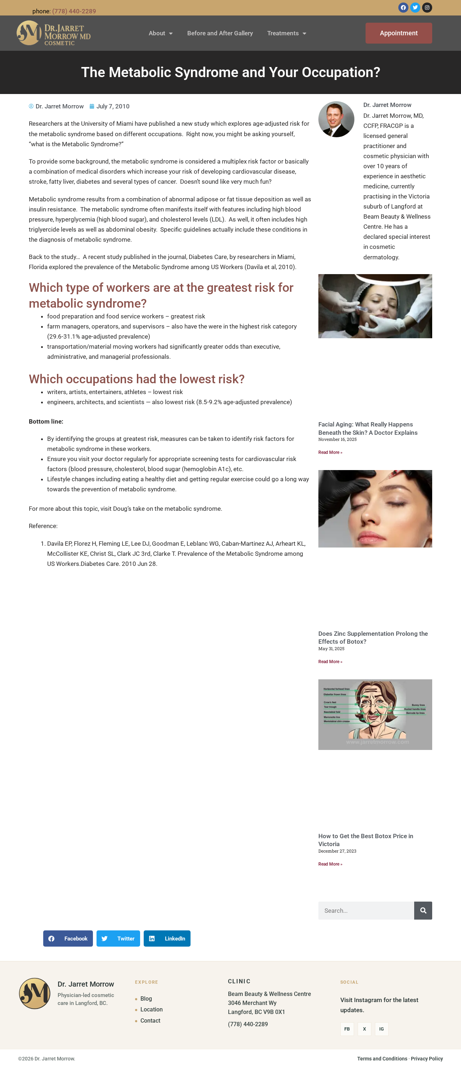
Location (151, 1009)
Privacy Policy (427, 1059)
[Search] (423, 911)
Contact (150, 1021)
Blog (146, 999)
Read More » (330, 452)
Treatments (283, 33)
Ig (381, 1029)
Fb (347, 1029)
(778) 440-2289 (74, 11)
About (157, 33)
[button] (68, 938)
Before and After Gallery (220, 33)
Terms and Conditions (382, 1059)
